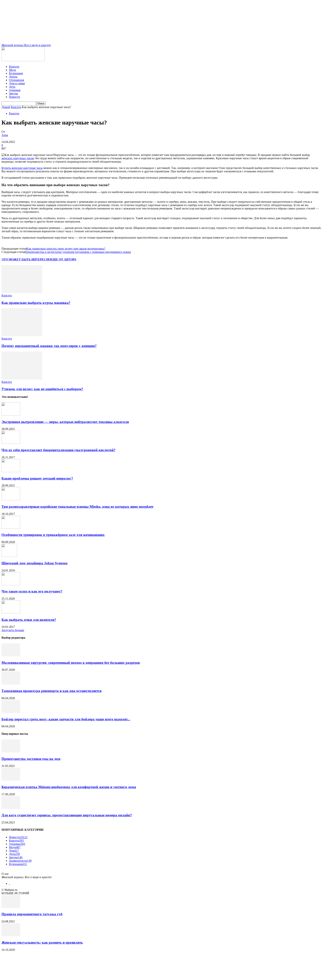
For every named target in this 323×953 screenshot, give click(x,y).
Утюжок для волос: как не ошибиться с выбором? (42, 389)
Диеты (13, 76)
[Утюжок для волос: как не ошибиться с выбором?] (21, 378)
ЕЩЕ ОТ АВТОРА (63, 259)
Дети (12, 86)
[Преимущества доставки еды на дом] (10, 751)
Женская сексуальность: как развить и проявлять (42, 942)
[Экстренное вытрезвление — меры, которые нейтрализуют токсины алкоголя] (10, 414)
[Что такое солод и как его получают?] (10, 584)
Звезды (13, 93)
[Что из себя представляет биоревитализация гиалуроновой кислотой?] (10, 442)
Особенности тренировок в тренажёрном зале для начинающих (53, 535)
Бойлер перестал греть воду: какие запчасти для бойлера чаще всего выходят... (65, 719)
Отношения (16, 80)
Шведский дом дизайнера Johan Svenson (34, 563)
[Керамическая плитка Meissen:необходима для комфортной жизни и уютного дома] (10, 779)
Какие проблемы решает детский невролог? (37, 478)
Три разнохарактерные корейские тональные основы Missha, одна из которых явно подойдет (77, 507)
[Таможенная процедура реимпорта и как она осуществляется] (10, 683)
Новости (14, 96)
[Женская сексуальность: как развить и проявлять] (10, 935)
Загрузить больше (12, 630)
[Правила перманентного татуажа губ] (10, 907)
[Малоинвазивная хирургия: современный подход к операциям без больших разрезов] (10, 655)
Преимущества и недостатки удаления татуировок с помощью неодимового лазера (78, 252)
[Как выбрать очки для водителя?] (10, 612)
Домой (5, 107)
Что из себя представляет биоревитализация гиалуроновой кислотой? (58, 450)
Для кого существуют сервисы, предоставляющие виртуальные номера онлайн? (66, 815)
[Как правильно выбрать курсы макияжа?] (21, 292)
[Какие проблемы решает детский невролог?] (10, 471)
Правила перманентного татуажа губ (31, 914)
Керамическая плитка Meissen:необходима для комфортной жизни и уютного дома (68, 787)
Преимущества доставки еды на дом (30, 759)
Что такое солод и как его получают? (31, 591)
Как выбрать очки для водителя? (28, 620)
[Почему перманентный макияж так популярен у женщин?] (21, 335)
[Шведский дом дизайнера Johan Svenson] (9, 555)
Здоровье (15, 90)
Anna (4, 135)
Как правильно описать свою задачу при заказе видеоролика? (66, 248)
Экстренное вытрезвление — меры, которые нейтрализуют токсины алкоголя (65, 422)
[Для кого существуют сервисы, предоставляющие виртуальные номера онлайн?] (10, 808)
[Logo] (23, 60)
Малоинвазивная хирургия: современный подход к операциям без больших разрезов (70, 663)
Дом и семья (17, 83)
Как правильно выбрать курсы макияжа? (35, 303)
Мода (12, 69)
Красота (14, 66)
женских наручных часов (17, 158)
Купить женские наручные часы (22, 168)
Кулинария (16, 73)
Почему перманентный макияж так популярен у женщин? (49, 346)
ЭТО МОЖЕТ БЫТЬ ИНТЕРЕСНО (26, 259)
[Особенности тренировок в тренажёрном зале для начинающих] (10, 527)
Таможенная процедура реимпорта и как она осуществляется (51, 691)
